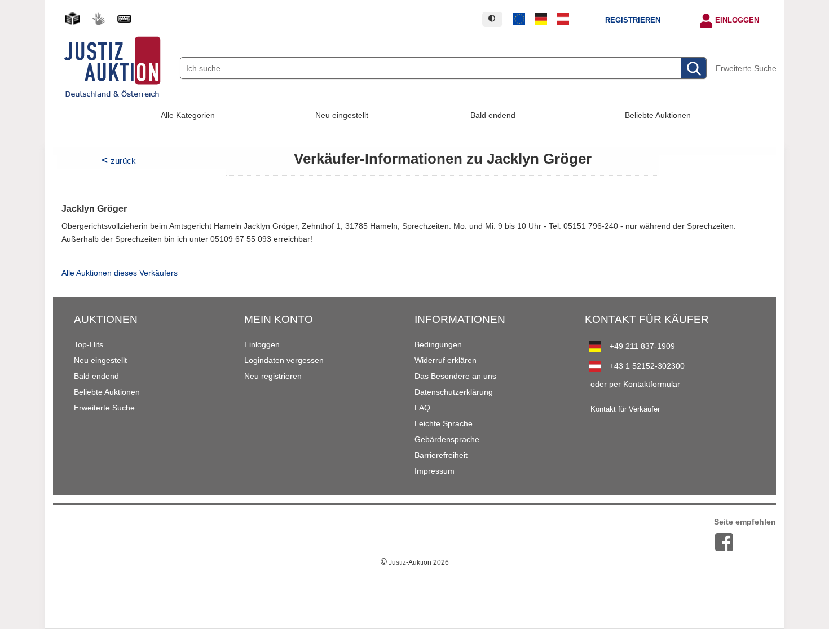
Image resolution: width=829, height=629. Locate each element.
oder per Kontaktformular (635, 383)
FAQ (422, 407)
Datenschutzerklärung (453, 391)
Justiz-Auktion (415, 562)
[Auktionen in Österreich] (563, 19)
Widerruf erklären (445, 360)
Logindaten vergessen (284, 360)
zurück (123, 160)
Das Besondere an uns (455, 376)
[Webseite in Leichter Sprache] (72, 19)
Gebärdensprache (446, 439)
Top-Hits (88, 344)
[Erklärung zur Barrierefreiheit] (124, 19)
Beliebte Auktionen (658, 115)
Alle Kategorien (188, 115)
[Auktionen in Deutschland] (541, 19)
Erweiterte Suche (746, 68)
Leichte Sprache (443, 423)
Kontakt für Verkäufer (625, 409)
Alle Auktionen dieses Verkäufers (119, 273)
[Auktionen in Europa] (519, 19)
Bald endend (492, 115)
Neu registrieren (273, 376)
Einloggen (737, 20)
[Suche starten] (693, 69)
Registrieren (632, 20)
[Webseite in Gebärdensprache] (98, 19)
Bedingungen (438, 344)
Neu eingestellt (341, 115)
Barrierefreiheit (441, 455)
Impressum (434, 470)
